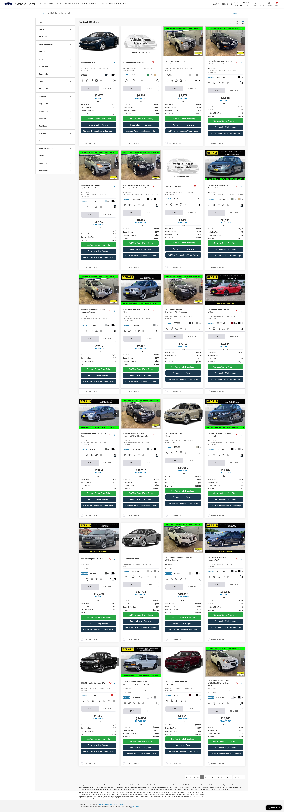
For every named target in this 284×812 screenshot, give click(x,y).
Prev (197, 777)
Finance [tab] (107, 88)
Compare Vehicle (91, 143)
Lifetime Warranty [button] (89, 4)
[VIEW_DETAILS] (141, 41)
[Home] (40, 4)
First (189, 777)
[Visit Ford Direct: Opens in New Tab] (135, 806)
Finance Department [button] (118, 4)
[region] (98, 109)
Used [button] (51, 4)
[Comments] (114, 80)
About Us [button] (103, 4)
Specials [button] (59, 4)
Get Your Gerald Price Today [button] (99, 118)
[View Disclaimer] (101, 80)
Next (220, 777)
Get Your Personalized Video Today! (98, 131)
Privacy (106, 804)
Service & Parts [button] (72, 4)
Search (235, 13)
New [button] (45, 4)
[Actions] (114, 62)
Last (228, 777)
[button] (116, 41)
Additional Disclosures (116, 804)
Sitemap (100, 804)
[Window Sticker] (199, 80)
